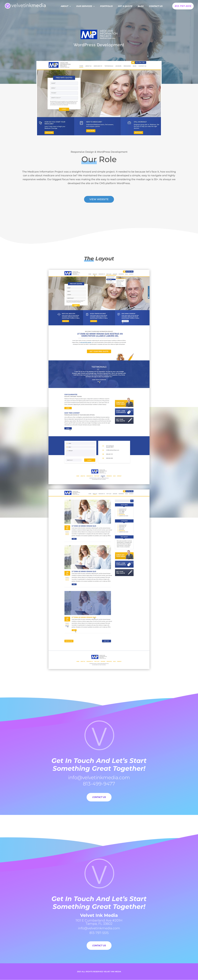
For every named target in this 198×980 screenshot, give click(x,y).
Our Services (84, 6)
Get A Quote (125, 6)
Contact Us (156, 6)
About (64, 6)
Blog (141, 6)
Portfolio (106, 6)
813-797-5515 (183, 6)
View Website (99, 199)
